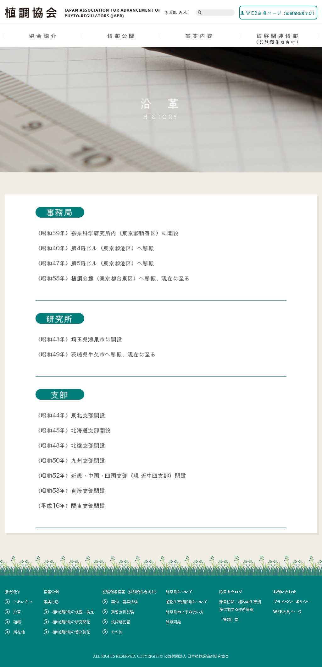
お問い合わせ (178, 12)
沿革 (17, 612)
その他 (117, 632)
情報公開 (122, 36)
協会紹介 (43, 36)
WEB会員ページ (280, 13)
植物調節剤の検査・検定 (73, 612)
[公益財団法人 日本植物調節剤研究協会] (83, 12)
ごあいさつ (23, 602)
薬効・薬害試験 (124, 602)
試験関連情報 (278, 38)
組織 (17, 622)
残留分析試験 (122, 612)
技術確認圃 (120, 622)
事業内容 (200, 36)
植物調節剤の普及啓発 (71, 632)
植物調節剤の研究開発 (71, 622)
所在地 (19, 632)
